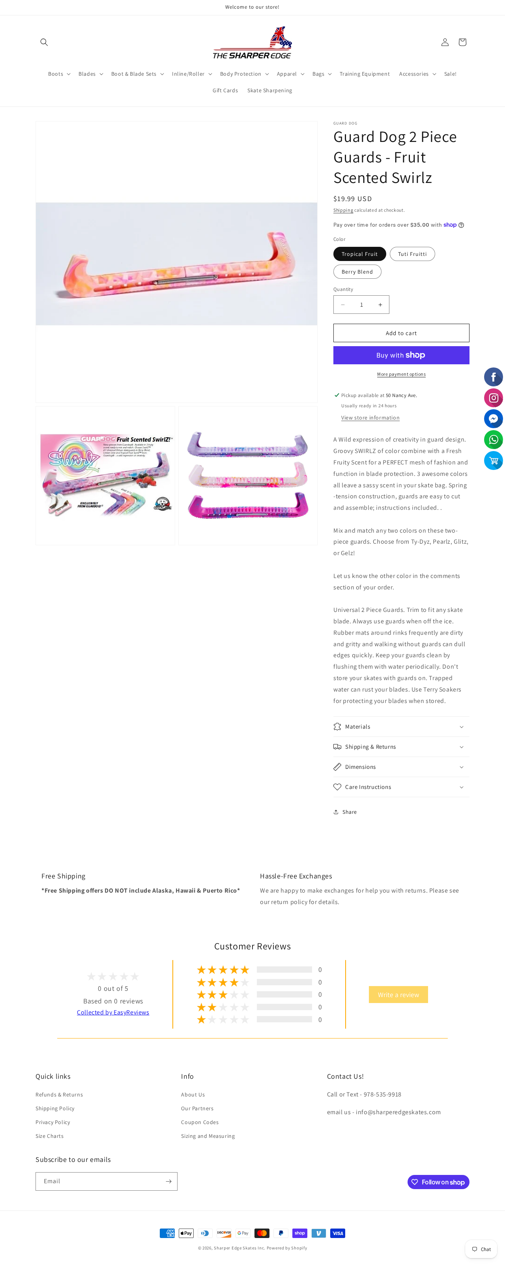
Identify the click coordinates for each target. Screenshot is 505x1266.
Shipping (343, 210)
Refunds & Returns (59, 1094)
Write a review (398, 994)
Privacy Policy (53, 1122)
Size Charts (50, 1135)
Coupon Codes (200, 1122)
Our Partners (197, 1108)
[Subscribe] (168, 1181)
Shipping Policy (55, 1108)
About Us (193, 1094)
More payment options (401, 374)
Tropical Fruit (360, 253)
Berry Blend (357, 271)
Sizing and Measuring (208, 1135)
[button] (44, 42)
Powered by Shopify (287, 1248)
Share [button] (349, 811)
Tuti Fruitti (412, 253)
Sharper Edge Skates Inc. (240, 1248)
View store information (370, 417)
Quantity (343, 289)
